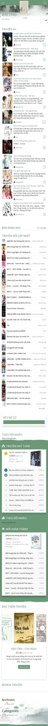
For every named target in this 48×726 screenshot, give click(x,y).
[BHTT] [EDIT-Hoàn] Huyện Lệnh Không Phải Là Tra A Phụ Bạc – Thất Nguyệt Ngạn (19, 404)
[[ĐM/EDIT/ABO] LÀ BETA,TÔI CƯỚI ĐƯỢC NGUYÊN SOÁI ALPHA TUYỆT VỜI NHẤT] (4, 303)
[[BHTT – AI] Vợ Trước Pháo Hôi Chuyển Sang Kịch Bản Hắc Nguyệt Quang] (4, 291)
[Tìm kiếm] (44, 3)
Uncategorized (12, 715)
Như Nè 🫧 (19, 107)
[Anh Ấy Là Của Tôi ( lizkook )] (7, 69)
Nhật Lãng (19, 60)
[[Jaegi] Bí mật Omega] (4, 348)
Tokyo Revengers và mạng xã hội (26, 126)
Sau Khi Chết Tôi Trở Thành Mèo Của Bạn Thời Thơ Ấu (19, 320)
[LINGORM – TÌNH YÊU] (4, 364)
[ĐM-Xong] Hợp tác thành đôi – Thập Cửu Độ (19, 247)
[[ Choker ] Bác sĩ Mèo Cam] (4, 353)
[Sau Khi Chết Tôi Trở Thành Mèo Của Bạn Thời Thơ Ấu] (4, 319)
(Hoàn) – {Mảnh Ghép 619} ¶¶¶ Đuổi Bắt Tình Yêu (22, 500)
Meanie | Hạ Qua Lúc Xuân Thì (18, 336)
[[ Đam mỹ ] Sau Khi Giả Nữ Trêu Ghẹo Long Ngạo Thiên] (4, 280)
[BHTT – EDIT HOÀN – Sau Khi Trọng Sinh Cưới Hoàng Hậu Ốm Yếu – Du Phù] (4, 269)
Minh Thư (19, 148)
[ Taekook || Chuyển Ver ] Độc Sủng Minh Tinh (19, 387)
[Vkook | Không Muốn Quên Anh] (7, 147)
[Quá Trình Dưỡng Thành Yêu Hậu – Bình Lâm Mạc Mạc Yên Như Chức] (7, 192)
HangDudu (19, 182)
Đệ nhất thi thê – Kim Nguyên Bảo (26, 111)
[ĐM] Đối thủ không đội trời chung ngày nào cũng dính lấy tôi (19, 241)
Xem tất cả (6, 19)
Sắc (8, 325)
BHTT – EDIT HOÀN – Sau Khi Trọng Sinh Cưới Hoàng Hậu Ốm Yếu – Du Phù (19, 269)
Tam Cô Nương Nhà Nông (22, 156)
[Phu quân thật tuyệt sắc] (7, 177)
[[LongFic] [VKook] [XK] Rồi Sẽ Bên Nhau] (7, 39)
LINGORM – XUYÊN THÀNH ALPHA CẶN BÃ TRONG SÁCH (19, 359)
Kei (17, 137)
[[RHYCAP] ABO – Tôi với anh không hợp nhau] (4, 398)
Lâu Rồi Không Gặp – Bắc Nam (24, 96)
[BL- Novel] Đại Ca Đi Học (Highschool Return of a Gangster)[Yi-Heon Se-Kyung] (22, 470)
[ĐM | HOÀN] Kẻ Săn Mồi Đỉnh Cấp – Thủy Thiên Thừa (22, 475)
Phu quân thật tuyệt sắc (22, 171)
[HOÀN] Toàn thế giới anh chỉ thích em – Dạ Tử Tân (22, 480)
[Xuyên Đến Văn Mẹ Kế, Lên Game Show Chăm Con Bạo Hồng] (7, 85)
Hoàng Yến (19, 167)
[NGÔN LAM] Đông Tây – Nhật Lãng (26, 48)
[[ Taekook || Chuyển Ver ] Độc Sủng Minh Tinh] (4, 387)
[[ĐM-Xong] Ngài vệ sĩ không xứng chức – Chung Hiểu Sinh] (4, 252)
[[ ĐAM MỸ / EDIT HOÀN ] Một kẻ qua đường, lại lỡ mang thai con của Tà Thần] (4, 275)
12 (44, 122)
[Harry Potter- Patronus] (4, 308)
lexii (17, 75)
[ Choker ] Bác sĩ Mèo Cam (16, 353)
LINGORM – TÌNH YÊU (15, 364)
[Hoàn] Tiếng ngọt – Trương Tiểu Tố (21, 485)
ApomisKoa (20, 214)
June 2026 (10, 704)
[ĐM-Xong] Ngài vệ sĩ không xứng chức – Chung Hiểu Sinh (19, 252)
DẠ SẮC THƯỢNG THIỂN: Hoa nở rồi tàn (19, 452)
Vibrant (18, 45)
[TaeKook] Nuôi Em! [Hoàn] (17, 381)
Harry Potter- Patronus (15, 308)
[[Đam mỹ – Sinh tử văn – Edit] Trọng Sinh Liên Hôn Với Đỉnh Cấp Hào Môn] (4, 263)
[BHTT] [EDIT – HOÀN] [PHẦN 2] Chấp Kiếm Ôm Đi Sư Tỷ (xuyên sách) (19, 297)
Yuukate (19, 122)
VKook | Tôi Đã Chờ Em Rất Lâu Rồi (19, 376)
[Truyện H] (24, 5)
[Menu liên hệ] (3, 3)
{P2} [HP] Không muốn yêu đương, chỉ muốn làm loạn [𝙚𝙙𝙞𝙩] (19, 342)
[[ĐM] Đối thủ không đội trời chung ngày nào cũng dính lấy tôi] (4, 241)
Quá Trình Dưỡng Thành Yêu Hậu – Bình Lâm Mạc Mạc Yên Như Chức (29, 187)
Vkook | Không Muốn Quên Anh (25, 141)
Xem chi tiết (24, 667)
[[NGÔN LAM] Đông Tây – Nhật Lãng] (7, 54)
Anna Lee (19, 199)
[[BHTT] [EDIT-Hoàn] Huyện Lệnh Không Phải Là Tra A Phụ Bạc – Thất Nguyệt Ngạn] (4, 404)
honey (18, 92)
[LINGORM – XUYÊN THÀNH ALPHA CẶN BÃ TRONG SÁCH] (4, 359)
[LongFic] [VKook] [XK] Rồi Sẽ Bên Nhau (27, 33)
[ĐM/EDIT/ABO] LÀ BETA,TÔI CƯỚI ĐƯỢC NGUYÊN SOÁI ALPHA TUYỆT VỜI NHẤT (19, 303)
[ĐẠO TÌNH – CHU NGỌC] (24, 628)
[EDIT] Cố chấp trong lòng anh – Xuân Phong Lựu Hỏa (19, 258)
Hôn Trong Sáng (15, 505)
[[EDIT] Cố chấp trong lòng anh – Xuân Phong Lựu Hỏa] (4, 258)
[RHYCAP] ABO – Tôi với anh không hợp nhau (19, 398)
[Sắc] (4, 325)
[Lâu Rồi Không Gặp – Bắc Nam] (7, 102)
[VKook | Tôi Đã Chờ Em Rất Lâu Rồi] (4, 376)
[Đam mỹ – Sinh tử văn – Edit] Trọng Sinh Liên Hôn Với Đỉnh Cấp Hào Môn (19, 263)
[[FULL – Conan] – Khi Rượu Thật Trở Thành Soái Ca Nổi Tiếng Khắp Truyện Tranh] (4, 286)
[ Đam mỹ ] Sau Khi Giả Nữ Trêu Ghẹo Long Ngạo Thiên (19, 280)
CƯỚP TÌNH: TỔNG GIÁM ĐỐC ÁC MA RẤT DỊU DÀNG (22, 490)
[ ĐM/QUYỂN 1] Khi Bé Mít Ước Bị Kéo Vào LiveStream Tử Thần (19, 314)
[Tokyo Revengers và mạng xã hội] (7, 132)
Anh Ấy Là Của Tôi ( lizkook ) (23, 63)
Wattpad (9, 14)
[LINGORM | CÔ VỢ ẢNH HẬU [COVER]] (4, 370)
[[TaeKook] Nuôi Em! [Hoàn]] (4, 381)
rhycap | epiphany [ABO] (16, 331)
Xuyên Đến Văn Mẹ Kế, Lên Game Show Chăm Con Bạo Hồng (27, 80)
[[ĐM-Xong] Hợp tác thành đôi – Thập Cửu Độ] (4, 246)
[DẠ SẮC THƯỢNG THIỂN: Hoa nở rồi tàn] (35, 459)
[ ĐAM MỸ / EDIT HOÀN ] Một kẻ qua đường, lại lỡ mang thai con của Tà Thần (19, 275)
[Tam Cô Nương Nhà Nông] (7, 162)
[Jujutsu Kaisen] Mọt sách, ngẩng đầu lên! (29, 203)
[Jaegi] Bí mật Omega (15, 348)
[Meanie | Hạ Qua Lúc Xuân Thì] (4, 336)
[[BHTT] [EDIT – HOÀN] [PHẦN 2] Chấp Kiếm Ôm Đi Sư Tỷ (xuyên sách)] (4, 297)
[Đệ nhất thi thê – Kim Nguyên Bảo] (7, 117)
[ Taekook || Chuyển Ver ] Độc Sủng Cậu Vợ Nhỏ (19, 393)
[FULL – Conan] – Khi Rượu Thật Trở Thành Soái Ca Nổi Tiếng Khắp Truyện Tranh (19, 286)
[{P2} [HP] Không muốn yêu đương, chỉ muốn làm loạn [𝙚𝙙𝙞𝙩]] (4, 342)
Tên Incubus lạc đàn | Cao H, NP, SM (21, 495)
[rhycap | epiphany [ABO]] (4, 331)
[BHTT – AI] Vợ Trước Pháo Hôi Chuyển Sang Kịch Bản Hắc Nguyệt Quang (19, 291)
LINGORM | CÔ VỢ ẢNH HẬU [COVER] (19, 370)
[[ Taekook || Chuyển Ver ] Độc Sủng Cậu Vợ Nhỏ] (4, 392)
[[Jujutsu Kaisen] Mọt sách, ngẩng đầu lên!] (7, 209)
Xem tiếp (42, 408)
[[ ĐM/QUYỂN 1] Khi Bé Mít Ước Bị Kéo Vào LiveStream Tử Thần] (4, 314)
